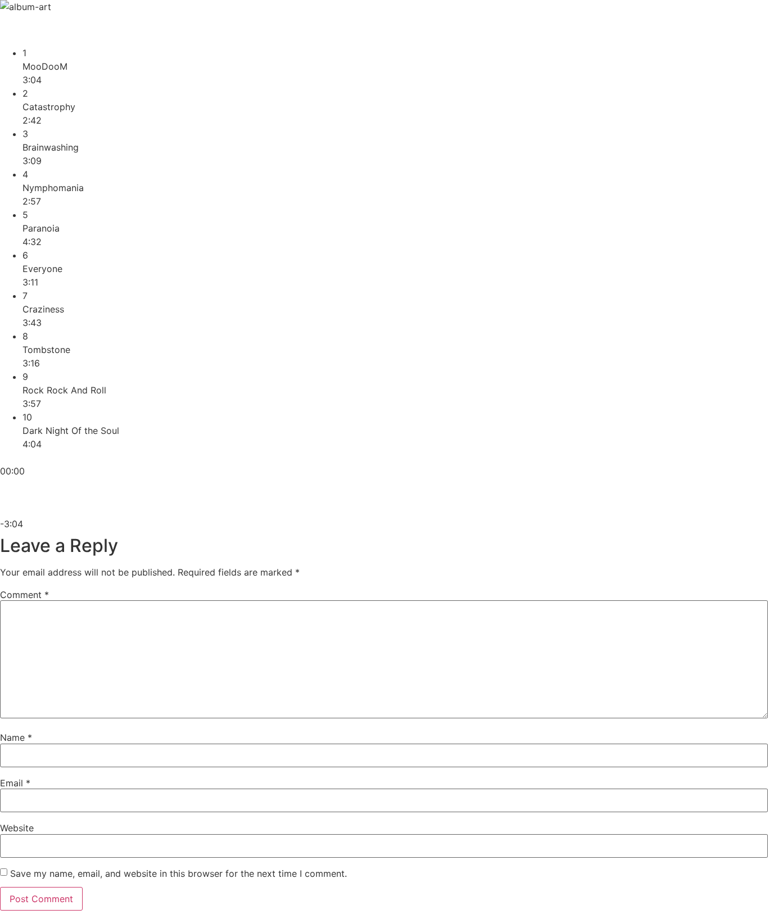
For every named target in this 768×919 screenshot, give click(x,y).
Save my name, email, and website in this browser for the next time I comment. (178, 873)
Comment (24, 594)
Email (15, 782)
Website (17, 827)
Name (16, 737)
